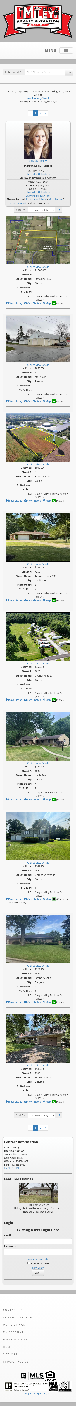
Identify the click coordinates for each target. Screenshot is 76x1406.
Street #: (27, 274)
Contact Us (13, 1310)
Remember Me (39, 1263)
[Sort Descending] (58, 210)
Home (7, 1347)
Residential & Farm (36, 199)
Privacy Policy (16, 1361)
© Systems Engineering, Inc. (38, 1393)
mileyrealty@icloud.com (38, 174)
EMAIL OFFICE (12, 1168)
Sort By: (20, 210)
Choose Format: (16, 199)
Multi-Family (55, 199)
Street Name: (24, 278)
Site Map (10, 1354)
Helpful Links (15, 1339)
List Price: (26, 270)
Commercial (20, 203)
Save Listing (15, 303)
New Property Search (38, 98)
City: (29, 283)
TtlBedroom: (24, 287)
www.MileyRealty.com (38, 195)
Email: (7, 1235)
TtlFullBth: (25, 292)
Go (69, 72)
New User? (38, 1267)
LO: (30, 296)
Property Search (17, 1317)
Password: (10, 1246)
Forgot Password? (38, 1259)
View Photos (34, 303)
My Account (13, 1332)
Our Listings (14, 1324)
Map (48, 303)
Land (9, 203)
